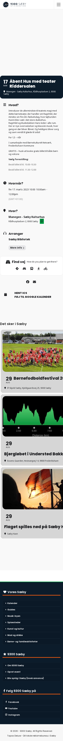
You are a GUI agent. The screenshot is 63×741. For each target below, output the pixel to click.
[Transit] (31, 268)
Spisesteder (13, 622)
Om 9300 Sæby (15, 665)
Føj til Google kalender (32, 296)
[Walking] (38, 268)
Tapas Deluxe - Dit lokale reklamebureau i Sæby (31, 735)
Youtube (12, 708)
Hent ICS (20, 293)
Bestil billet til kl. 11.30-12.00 (22, 169)
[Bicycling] (45, 268)
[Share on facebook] (28, 281)
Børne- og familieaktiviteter (22, 641)
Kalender (12, 603)
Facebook (13, 702)
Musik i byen (13, 616)
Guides (11, 609)
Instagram (14, 714)
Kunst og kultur (15, 628)
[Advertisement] (31, 40)
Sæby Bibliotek (19, 239)
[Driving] (24, 268)
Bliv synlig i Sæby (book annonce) (25, 678)
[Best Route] (17, 268)
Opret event (13, 671)
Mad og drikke (15, 635)
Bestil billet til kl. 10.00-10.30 (22, 164)
